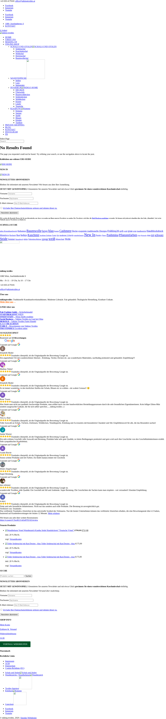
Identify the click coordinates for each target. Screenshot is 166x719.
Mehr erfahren (54, 513)
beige (45, 230)
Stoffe (18, 115)
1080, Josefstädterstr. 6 (14, 24)
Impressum (9, 661)
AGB (2, 638)
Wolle (68, 239)
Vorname (3, 193)
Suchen (28, 576)
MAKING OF (11, 42)
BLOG (8, 127)
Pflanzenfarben (128, 235)
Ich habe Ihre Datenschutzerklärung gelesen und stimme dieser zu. (30, 208)
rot (152, 235)
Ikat (18, 235)
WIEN (11, 314)
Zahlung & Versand (8, 629)
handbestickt (141, 231)
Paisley (99, 235)
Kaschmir (33, 235)
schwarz (159, 234)
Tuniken (19, 122)
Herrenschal (20, 56)
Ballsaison (22, 231)
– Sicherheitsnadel (16, 312)
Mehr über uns (6, 302)
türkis (26, 239)
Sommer (11, 239)
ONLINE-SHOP (12, 44)
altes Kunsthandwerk (8, 231)
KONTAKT (10, 26)
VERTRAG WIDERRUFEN (15, 644)
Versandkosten (16, 539)
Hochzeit (12, 235)
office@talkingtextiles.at (10, 289)
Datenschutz (10, 666)
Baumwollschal (22, 58)
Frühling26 (113, 230)
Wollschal (20, 53)
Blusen (18, 118)
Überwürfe (20, 92)
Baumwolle (34, 230)
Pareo (104, 235)
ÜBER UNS (10, 39)
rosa (148, 235)
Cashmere (65, 230)
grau (130, 231)
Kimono (19, 111)
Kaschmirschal (22, 51)
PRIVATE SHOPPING (15, 125)
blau (51, 230)
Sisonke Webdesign (28, 718)
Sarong (18, 113)
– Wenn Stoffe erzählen (16, 317)
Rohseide (144, 235)
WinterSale (60, 239)
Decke (75, 231)
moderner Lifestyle (67, 235)
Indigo (23, 235)
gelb (122, 231)
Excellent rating (13, 328)
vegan (45, 239)
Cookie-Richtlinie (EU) (14, 668)
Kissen (18, 101)
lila (58, 235)
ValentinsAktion (34, 239)
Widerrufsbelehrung (8, 634)
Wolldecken (20, 99)
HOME (8, 37)
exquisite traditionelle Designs (92, 231)
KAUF (9, 324)
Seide (4, 239)
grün (134, 231)
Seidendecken (21, 97)
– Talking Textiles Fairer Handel (18, 321)
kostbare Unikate (46, 235)
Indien (18, 80)
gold (125, 231)
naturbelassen (79, 235)
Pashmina (112, 235)
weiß (52, 239)
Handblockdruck (155, 231)
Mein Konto (5, 625)
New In (89, 235)
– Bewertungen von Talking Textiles (19, 326)
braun (56, 231)
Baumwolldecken (23, 94)
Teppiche (19, 106)
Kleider (19, 120)
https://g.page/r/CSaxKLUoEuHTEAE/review (19, 520)
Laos (18, 83)
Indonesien (20, 85)
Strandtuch (19, 239)
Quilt (139, 235)
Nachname (4, 198)
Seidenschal (20, 49)
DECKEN (20, 90)
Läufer (18, 104)
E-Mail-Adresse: (7, 203)
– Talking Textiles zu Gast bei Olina (21, 319)
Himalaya (4, 235)
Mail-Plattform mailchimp (100, 218)
